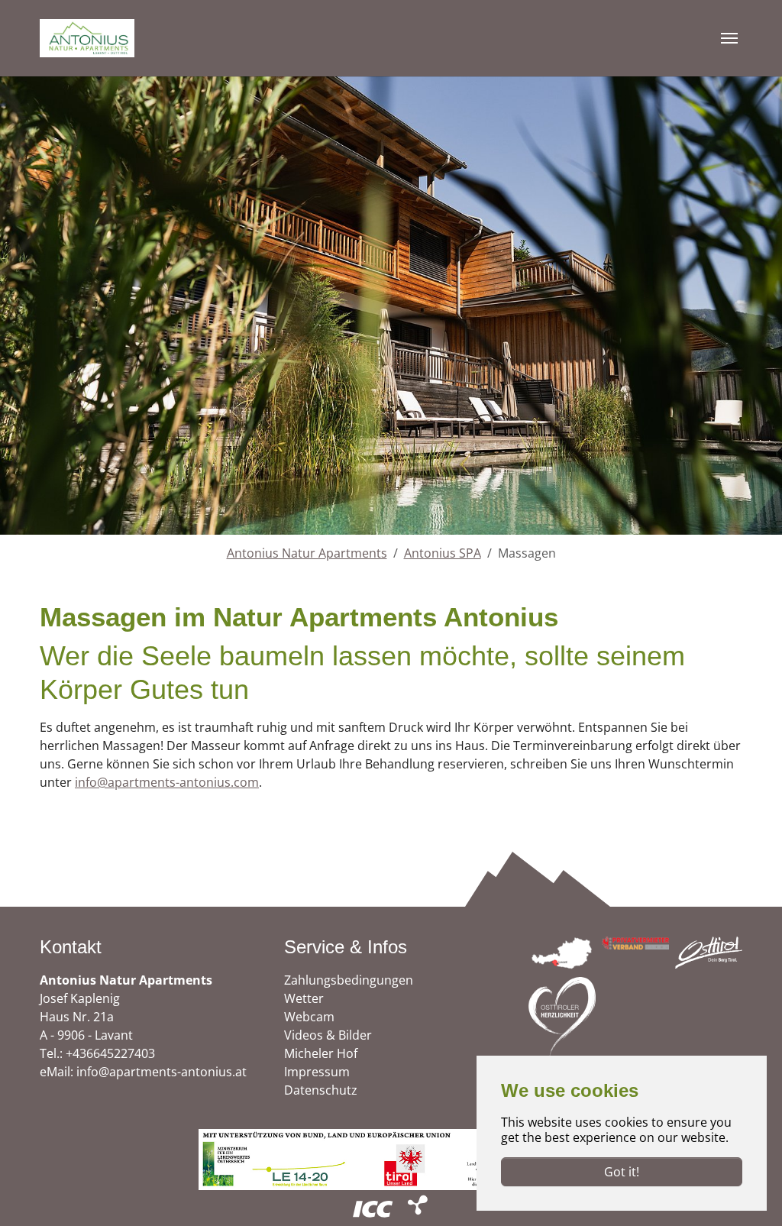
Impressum (317, 1071)
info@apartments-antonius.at (161, 1071)
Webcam (309, 1016)
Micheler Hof (320, 1053)
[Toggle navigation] (729, 38)
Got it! (621, 1171)
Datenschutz (320, 1090)
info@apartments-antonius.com (167, 782)
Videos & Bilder (328, 1035)
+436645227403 (110, 1053)
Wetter (304, 998)
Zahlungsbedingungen (348, 980)
